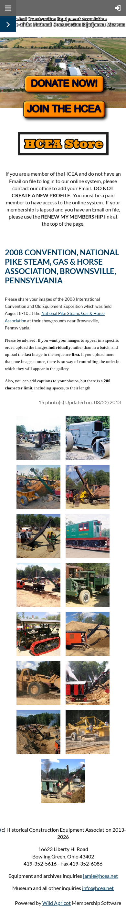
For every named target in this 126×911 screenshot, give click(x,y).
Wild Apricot (56, 903)
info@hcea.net (98, 888)
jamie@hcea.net (100, 876)
